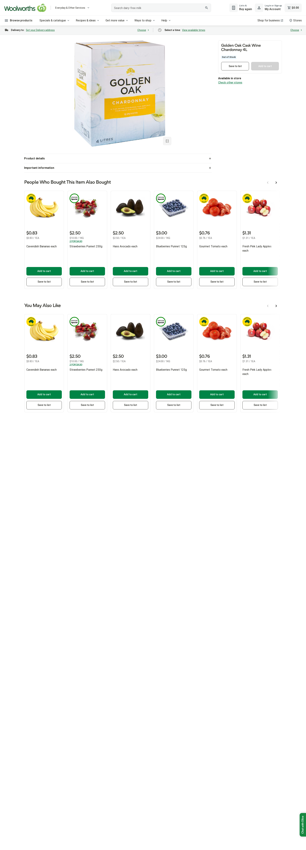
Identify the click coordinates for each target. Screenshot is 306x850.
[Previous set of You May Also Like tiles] (268, 306)
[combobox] (161, 8)
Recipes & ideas (86, 20)
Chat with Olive (302, 825)
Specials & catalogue (52, 20)
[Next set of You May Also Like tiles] (276, 306)
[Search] (206, 8)
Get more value (115, 20)
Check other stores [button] (230, 82)
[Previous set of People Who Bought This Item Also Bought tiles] (268, 182)
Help (164, 20)
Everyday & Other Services (70, 7)
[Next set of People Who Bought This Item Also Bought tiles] (276, 182)
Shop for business (268, 20)
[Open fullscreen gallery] (167, 141)
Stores (297, 20)
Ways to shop (142, 20)
